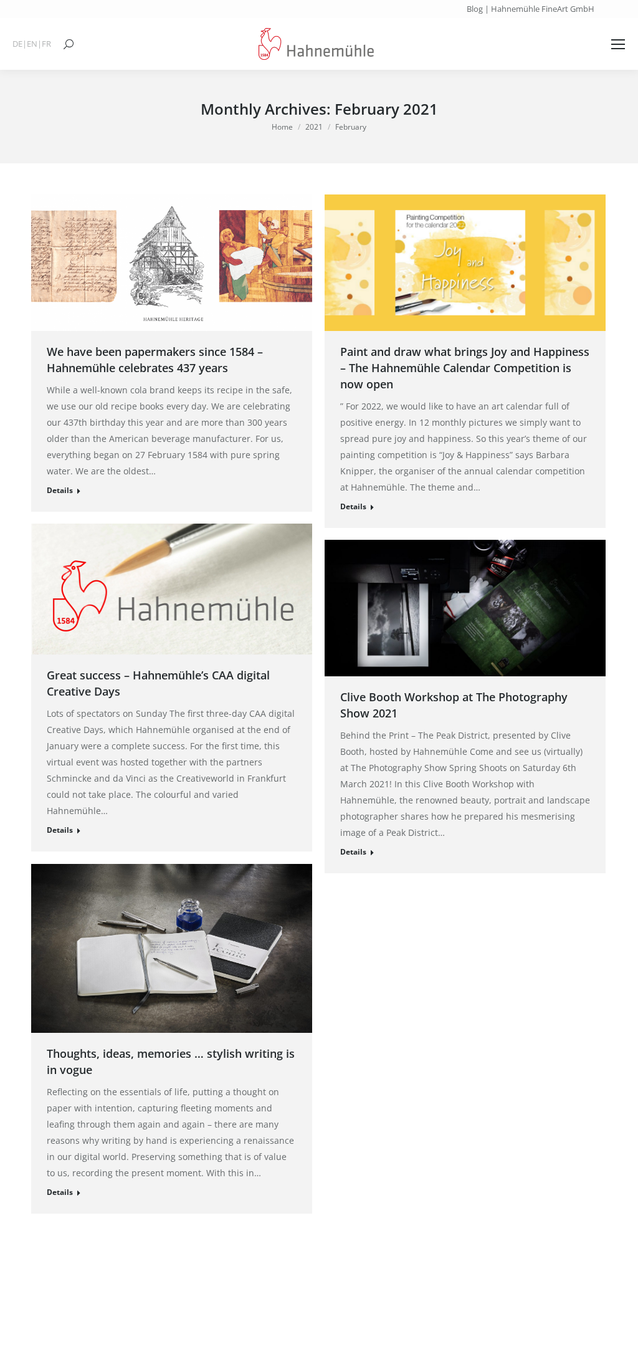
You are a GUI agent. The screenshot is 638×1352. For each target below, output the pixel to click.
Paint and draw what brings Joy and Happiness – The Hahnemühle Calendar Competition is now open (464, 367)
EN (32, 44)
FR (46, 44)
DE (17, 44)
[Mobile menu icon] (618, 44)
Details (60, 490)
